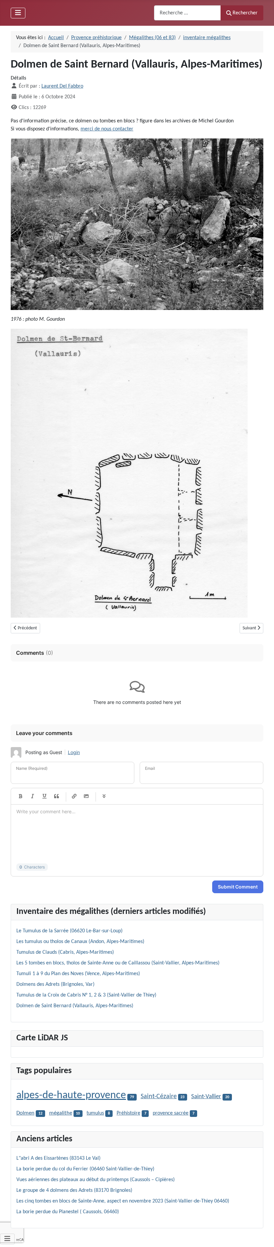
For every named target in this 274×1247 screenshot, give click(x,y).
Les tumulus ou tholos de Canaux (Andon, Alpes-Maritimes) (80, 941)
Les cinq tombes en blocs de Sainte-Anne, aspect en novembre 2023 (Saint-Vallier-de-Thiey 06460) (122, 1201)
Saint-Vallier (206, 1097)
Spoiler (104, 796)
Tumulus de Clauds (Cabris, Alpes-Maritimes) (65, 952)
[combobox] (187, 12)
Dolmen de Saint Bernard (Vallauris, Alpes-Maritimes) (74, 1006)
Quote (56, 796)
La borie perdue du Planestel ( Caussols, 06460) (67, 1212)
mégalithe (60, 1113)
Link (74, 796)
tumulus (95, 1113)
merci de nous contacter (107, 129)
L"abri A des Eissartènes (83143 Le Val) (58, 1158)
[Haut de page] (262, 1235)
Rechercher (245, 13)
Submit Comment (238, 887)
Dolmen (25, 1113)
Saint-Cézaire (159, 1096)
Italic (32, 796)
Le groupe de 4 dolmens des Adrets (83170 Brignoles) (74, 1190)
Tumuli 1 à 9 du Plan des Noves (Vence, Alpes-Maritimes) (78, 973)
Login (74, 752)
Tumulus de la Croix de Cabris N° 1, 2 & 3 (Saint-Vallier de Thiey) (86, 995)
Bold (20, 796)
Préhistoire (128, 1113)
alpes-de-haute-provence (71, 1095)
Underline (44, 796)
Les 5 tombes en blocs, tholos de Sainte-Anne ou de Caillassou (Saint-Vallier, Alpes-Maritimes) (118, 963)
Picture (86, 796)
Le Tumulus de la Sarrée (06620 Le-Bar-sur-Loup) (69, 931)
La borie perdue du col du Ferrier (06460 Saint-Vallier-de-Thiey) (85, 1169)
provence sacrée (170, 1113)
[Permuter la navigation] (18, 13)
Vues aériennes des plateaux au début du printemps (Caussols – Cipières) (95, 1179)
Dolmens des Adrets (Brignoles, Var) (55, 984)
